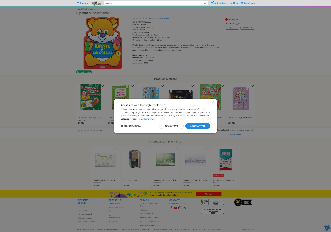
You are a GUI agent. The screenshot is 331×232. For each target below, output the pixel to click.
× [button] (213, 102)
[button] (131, 125)
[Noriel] (96, 3)
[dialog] (165, 116)
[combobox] (156, 3)
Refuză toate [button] (171, 126)
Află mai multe (148, 118)
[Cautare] (205, 3)
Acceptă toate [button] (197, 126)
